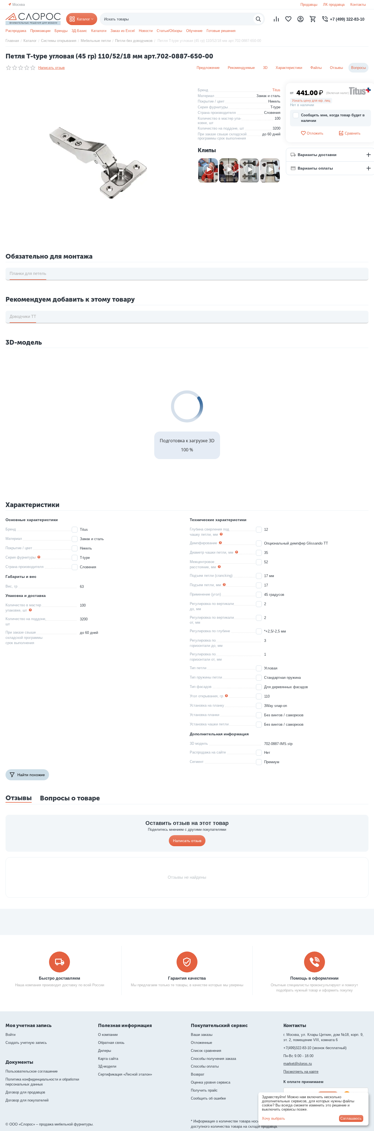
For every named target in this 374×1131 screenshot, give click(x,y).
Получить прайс (204, 1090)
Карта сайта (108, 1059)
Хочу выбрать (273, 1118)
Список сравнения (206, 1051)
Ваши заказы (201, 1035)
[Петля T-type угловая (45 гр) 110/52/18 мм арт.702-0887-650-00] (97, 161)
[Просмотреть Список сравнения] (276, 19)
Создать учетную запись (26, 1043)
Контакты (358, 4)
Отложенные (201, 1043)
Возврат (197, 1074)
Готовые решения (221, 31)
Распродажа (16, 31)
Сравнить (353, 133)
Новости (146, 31)
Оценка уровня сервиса (210, 1082)
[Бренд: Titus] (360, 91)
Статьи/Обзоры (169, 31)
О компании (108, 1035)
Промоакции (40, 31)
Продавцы (308, 4)
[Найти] (258, 19)
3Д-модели (107, 1066)
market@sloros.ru (297, 1064)
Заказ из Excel (122, 31)
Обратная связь (111, 1043)
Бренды (61, 31)
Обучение (194, 31)
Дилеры (104, 1051)
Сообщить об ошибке (208, 1098)
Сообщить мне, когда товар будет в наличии (333, 118)
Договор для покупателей (27, 1100)
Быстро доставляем (59, 978)
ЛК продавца (334, 4)
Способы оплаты (205, 1066)
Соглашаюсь (351, 1118)
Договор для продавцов (25, 1092)
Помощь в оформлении (314, 978)
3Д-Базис (79, 31)
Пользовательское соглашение (32, 1071)
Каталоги (98, 31)
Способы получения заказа (213, 1059)
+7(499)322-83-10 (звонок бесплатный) (314, 1048)
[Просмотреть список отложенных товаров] (288, 19)
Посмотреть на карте (300, 1072)
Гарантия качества (187, 978)
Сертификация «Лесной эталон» (125, 1074)
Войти (10, 1035)
